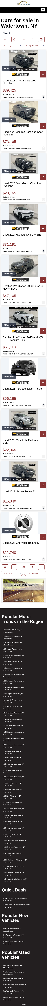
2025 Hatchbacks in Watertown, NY (15, 861)
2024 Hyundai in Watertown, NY (13, 714)
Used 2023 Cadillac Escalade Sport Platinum (23, 133)
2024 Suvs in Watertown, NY (12, 631)
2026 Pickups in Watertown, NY (13, 657)
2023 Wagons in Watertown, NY (13, 867)
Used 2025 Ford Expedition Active (22, 388)
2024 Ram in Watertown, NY (12, 752)
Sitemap (23, 1004)
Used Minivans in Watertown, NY (14, 999)
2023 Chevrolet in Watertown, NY (14, 740)
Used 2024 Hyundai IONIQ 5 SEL (22, 234)
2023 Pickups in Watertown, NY (13, 682)
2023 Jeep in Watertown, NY (12, 708)
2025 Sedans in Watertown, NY (13, 746)
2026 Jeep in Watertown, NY (12, 650)
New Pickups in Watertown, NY (13, 936)
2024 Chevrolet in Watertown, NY (14, 688)
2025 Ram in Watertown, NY (12, 823)
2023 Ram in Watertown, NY (12, 772)
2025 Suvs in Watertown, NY (12, 669)
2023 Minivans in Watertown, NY (14, 848)
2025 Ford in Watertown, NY (12, 759)
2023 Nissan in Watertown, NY (13, 727)
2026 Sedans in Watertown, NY (13, 829)
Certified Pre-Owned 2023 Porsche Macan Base (23, 287)
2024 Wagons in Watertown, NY (13, 810)
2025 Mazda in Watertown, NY (13, 804)
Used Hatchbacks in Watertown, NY (15, 986)
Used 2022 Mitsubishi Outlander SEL (21, 441)
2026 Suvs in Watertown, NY (12, 644)
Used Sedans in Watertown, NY (13, 979)
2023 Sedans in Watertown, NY (13, 765)
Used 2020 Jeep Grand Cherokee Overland (22, 184)
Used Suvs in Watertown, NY (12, 967)
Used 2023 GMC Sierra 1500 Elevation (19, 82)
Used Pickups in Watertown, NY (13, 973)
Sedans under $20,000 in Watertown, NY (16, 906)
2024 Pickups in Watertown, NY (13, 676)
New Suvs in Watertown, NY (12, 930)
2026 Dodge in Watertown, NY (13, 695)
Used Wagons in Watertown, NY (13, 992)
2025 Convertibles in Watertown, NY (15, 880)
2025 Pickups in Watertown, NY (13, 733)
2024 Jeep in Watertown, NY (12, 701)
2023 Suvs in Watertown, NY (12, 637)
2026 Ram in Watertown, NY (12, 663)
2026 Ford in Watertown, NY (12, 836)
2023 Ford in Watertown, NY (12, 784)
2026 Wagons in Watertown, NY (13, 778)
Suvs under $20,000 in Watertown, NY (15, 899)
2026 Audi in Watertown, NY (12, 855)
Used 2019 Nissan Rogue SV (19, 491)
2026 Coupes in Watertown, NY (13, 874)
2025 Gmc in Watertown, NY (12, 791)
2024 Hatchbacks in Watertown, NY (15, 842)
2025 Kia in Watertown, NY (12, 797)
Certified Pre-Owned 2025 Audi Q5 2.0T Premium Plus (23, 338)
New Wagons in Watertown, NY (13, 943)
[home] (23, 3)
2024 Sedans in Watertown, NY (13, 816)
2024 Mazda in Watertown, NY (13, 720)
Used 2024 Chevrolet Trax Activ (21, 543)
